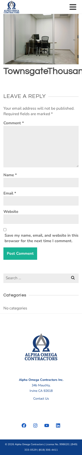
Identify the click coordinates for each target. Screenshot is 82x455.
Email (9, 193)
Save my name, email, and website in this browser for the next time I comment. (41, 238)
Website (10, 211)
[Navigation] (73, 7)
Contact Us (41, 398)
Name (10, 175)
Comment (13, 123)
